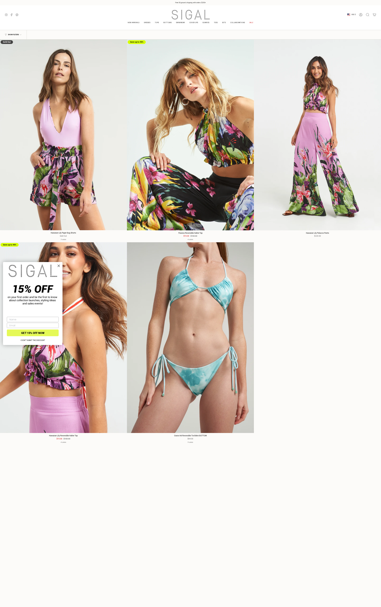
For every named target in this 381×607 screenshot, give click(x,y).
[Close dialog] (58, 265)
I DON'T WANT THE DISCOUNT (33, 340)
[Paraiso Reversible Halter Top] (190, 134)
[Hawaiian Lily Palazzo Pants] (317, 134)
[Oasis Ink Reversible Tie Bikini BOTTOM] (190, 337)
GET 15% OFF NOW (32, 332)
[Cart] (374, 14)
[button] (237, 23)
